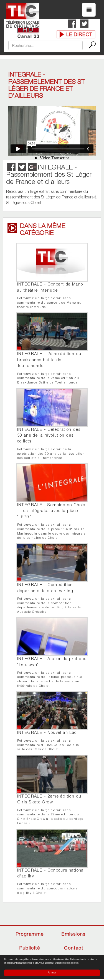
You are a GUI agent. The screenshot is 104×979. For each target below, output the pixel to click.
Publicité (29, 948)
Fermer (52, 973)
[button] (89, 10)
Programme (30, 934)
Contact (73, 948)
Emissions (74, 934)
